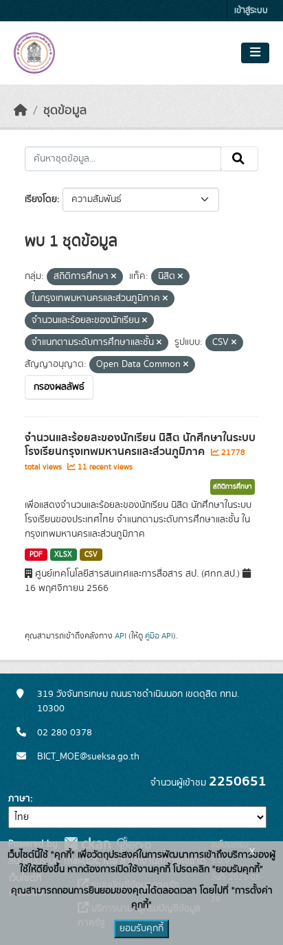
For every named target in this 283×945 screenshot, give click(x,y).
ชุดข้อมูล (65, 111)
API (120, 636)
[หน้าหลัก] (20, 111)
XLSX (63, 554)
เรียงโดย (41, 199)
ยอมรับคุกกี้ (141, 928)
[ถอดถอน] (113, 276)
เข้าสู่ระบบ (251, 10)
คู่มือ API (159, 636)
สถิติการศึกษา (232, 486)
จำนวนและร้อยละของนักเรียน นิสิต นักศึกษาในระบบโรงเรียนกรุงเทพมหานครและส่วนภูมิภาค (140, 445)
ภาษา (19, 798)
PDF (36, 554)
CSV (91, 554)
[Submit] (239, 158)
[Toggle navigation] (255, 53)
